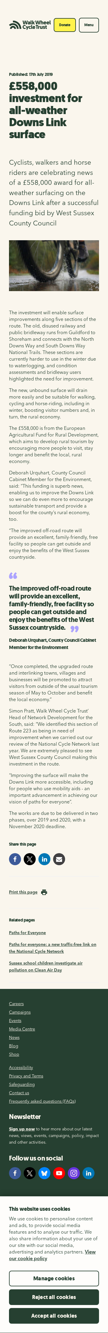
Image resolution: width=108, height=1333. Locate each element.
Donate (64, 25)
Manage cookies (54, 1278)
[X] (30, 1173)
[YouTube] (59, 1173)
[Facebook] (15, 1173)
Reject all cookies (54, 1297)
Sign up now (22, 1129)
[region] (54, 1264)
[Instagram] (74, 1173)
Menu (89, 25)
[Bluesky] (44, 1173)
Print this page (23, 892)
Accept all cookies (54, 1315)
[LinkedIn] (88, 1173)
